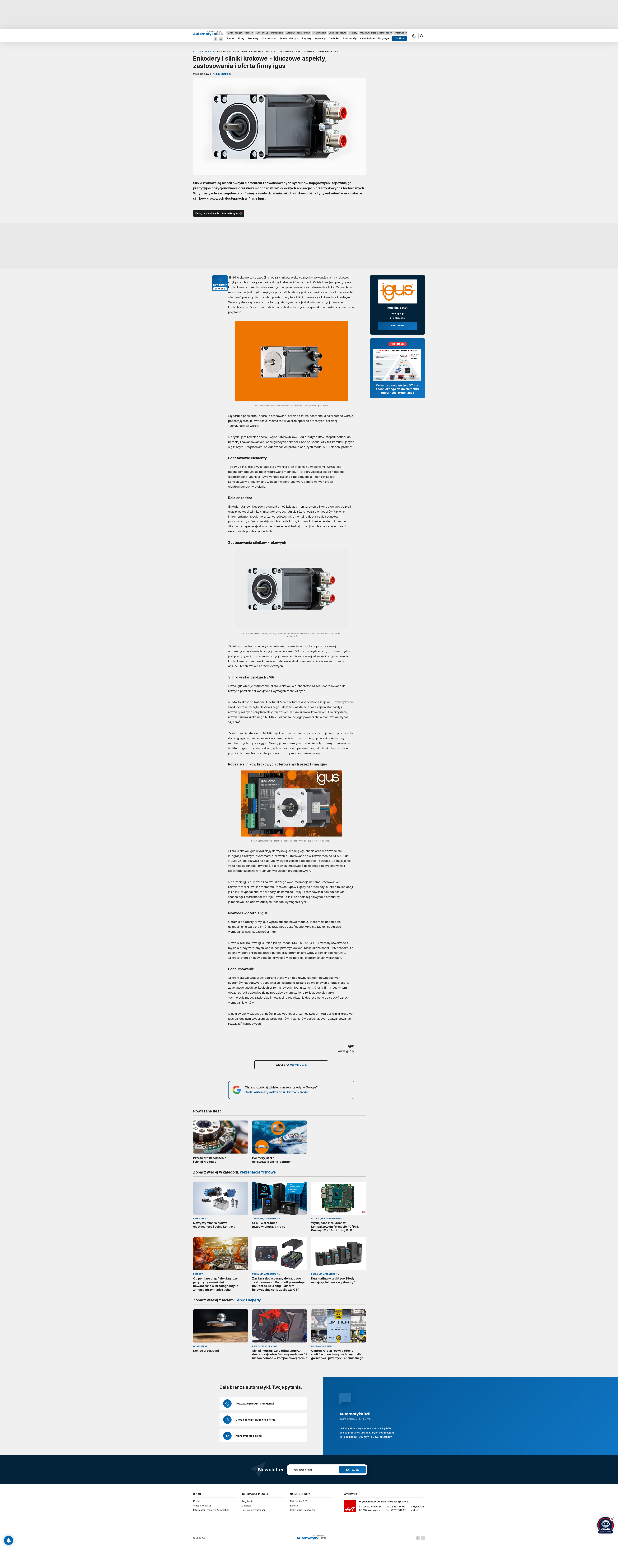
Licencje (246, 1505)
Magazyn (383, 38)
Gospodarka (269, 38)
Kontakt (197, 1501)
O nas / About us (202, 1505)
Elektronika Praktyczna (302, 1509)
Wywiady (320, 38)
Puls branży (350, 38)
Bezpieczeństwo (337, 32)
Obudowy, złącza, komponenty (376, 32)
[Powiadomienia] (8, 1540)
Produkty (253, 38)
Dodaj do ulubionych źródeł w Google (216, 213)
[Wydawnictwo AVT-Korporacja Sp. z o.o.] (350, 1507)
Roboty (249, 32)
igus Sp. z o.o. (397, 307)
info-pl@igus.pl (397, 318)
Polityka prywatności (253, 1509)
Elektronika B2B (298, 1501)
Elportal (294, 1505)
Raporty (307, 38)
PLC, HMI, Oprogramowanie (269, 32)
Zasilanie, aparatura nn (298, 32)
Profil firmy (397, 326)
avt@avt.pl (417, 1506)
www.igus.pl (397, 313)
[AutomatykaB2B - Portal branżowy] (208, 33)
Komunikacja (319, 32)
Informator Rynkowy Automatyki (211, 1509)
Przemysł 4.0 (401, 32)
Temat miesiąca (289, 38)
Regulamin (247, 1501)
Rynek (230, 38)
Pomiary (353, 32)
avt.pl (414, 1510)
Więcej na (291, 1064)
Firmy (241, 38)
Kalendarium (367, 38)
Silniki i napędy (235, 32)
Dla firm (399, 38)
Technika (334, 38)
